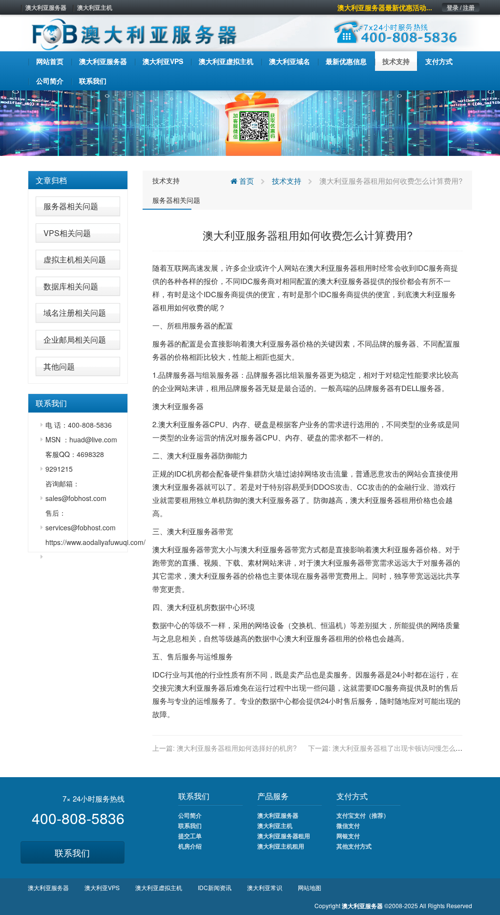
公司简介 (190, 815)
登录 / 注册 (461, 7)
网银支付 (348, 835)
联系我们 (72, 852)
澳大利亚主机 (94, 7)
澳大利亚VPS (102, 887)
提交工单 (190, 835)
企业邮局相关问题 (74, 339)
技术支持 (166, 180)
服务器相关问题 (70, 206)
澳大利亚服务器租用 (283, 835)
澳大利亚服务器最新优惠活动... (384, 7)
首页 (245, 180)
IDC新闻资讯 (214, 887)
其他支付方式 (354, 846)
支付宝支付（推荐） (362, 815)
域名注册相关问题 (74, 312)
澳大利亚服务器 (45, 7)
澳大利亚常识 (264, 887)
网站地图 (309, 887)
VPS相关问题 (67, 233)
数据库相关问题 (70, 286)
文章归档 (51, 180)
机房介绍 (190, 846)
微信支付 (348, 825)
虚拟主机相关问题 (74, 259)
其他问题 (59, 366)
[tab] (77, 180)
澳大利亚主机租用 (280, 846)
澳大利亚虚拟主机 (158, 887)
